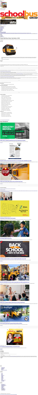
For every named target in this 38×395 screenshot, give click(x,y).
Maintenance (1, 29)
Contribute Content (14, 33)
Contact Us (19, 33)
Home (0, 36)
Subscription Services (2, 33)
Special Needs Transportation (3, 32)
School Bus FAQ (23, 33)
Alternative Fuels (1, 26)
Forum (2, 379)
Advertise (21, 33)
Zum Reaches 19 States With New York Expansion (7, 218)
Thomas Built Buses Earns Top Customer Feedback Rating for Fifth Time (7, 76)
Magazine (2, 376)
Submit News (17, 33)
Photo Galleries (2, 375)
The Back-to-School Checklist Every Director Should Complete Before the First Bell (13, 258)
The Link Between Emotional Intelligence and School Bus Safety (10, 346)
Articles (5, 0)
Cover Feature (2, 0)
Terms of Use (4, 394)
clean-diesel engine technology (20, 73)
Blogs (2, 374)
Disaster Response (2, 27)
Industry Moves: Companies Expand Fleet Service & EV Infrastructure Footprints (12, 140)
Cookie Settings (33, 33)
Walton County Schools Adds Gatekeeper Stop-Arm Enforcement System (11, 181)
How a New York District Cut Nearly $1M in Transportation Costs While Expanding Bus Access (14, 282)
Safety (0, 31)
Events (2, 378)
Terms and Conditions (30, 33)
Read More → (1, 142)
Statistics (2, 377)
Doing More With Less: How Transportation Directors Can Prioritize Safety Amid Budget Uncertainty (15, 160)
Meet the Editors (5, 33)
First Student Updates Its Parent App (6, 238)
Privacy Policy (26, 33)
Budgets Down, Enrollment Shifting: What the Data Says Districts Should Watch (12, 302)
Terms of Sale (6, 394)
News (4, 0)
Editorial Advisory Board (9, 33)
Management (1, 30)
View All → (1, 349)
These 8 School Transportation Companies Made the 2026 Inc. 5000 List (11, 323)
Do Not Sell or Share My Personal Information (12, 394)
